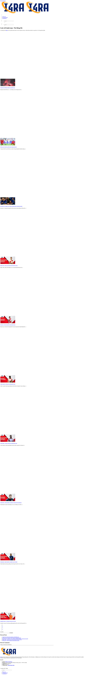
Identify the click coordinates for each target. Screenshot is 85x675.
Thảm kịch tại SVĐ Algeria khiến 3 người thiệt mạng (7, 87)
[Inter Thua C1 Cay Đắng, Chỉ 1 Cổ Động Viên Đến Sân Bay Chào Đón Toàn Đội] (7, 204)
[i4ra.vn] (25, 13)
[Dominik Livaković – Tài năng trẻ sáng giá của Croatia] (7, 619)
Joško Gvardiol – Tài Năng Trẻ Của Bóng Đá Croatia (7, 384)
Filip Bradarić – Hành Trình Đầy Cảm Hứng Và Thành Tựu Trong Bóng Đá (10, 502)
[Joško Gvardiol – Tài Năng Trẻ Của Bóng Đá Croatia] (7, 382)
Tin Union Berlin (5, 17)
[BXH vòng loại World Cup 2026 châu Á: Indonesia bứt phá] (7, 145)
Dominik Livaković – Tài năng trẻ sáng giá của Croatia (8, 621)
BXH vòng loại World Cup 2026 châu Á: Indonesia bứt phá (11, 637)
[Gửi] (2, 671)
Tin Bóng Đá (4, 18)
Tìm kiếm (1, 631)
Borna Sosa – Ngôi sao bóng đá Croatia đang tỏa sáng (7, 324)
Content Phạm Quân (10, 665)
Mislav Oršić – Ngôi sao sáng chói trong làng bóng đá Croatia (9, 265)
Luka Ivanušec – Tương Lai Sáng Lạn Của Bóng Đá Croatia (8, 443)
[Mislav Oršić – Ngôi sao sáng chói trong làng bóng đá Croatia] (7, 263)
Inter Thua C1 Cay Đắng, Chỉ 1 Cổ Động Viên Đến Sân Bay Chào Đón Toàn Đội (11, 206)
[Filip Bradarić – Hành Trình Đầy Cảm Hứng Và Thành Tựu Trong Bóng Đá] (7, 500)
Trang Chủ (4, 16)
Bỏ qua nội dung (3, 0)
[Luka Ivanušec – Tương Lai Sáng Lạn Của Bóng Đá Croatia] (7, 441)
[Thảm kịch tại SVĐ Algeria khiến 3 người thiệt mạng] (7, 85)
